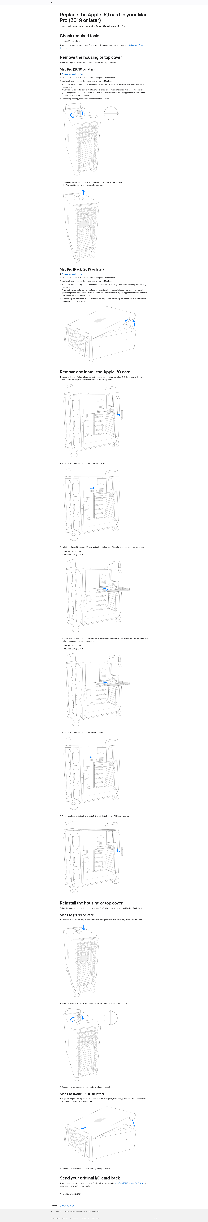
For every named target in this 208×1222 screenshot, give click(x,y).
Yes (63, 1205)
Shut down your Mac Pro (72, 74)
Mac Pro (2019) (137, 1183)
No (70, 1205)
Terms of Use (85, 1218)
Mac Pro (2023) (121, 1183)
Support (58, 1211)
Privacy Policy (95, 1218)
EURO (155, 1218)
